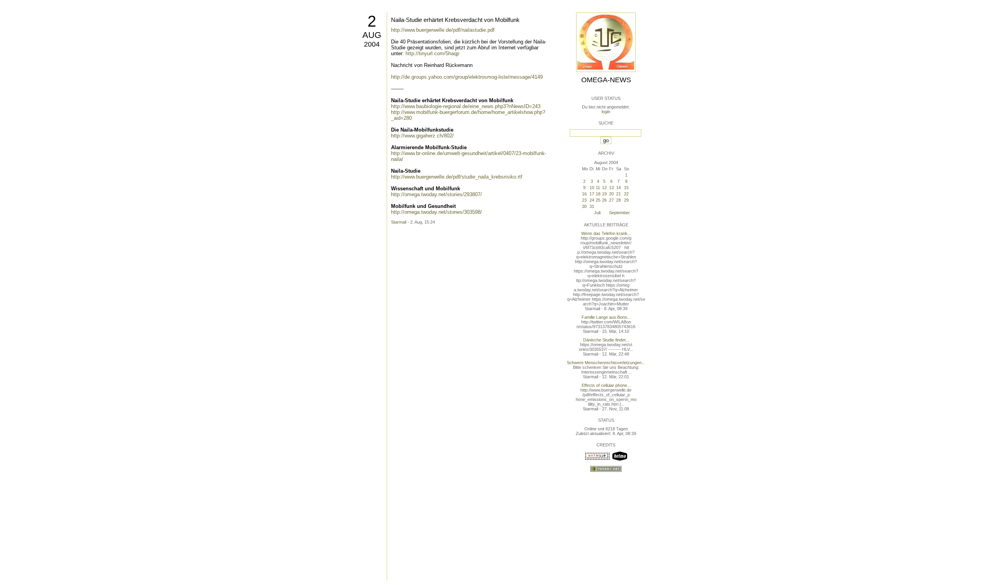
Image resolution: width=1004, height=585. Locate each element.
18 (598, 193)
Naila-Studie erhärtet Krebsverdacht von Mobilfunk (455, 19)
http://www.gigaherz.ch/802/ (422, 136)
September (619, 212)
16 (584, 193)
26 (604, 200)
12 (604, 187)
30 (584, 206)
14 (618, 187)
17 (591, 193)
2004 (372, 44)
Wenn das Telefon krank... (606, 233)
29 (626, 200)
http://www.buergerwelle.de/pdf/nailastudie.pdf (443, 30)
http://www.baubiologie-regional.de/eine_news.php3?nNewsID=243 (465, 106)
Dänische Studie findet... (606, 340)
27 (611, 200)
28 (618, 200)
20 (611, 193)
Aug (371, 35)
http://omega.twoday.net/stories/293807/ (436, 194)
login (606, 111)
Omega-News (606, 80)
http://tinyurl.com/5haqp (432, 53)
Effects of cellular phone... (606, 385)
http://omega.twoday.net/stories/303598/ (436, 212)
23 (584, 200)
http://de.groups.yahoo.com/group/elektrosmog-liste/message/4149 (467, 77)
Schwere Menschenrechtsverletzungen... (606, 362)
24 (591, 200)
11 (598, 187)
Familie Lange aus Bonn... (606, 317)
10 (591, 187)
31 (591, 206)
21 (618, 193)
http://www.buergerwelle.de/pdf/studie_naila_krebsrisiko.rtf (456, 177)
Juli (597, 212)
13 (611, 187)
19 (604, 193)
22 (626, 193)
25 (598, 200)
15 (626, 187)
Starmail (398, 222)
